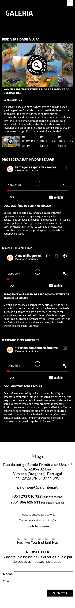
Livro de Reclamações (37, 526)
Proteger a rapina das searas (28, 159)
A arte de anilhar (17, 248)
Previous (5, 141)
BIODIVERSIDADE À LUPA (20, 39)
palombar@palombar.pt (37, 487)
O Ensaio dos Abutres (20, 340)
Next (70, 141)
